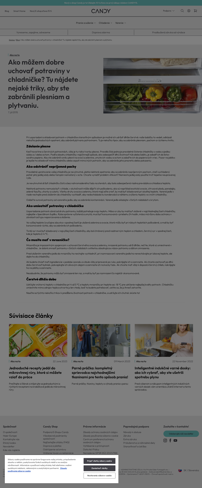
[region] (61, 469)
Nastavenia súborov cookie (99, 475)
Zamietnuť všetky (100, 468)
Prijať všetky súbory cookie (99, 461)
